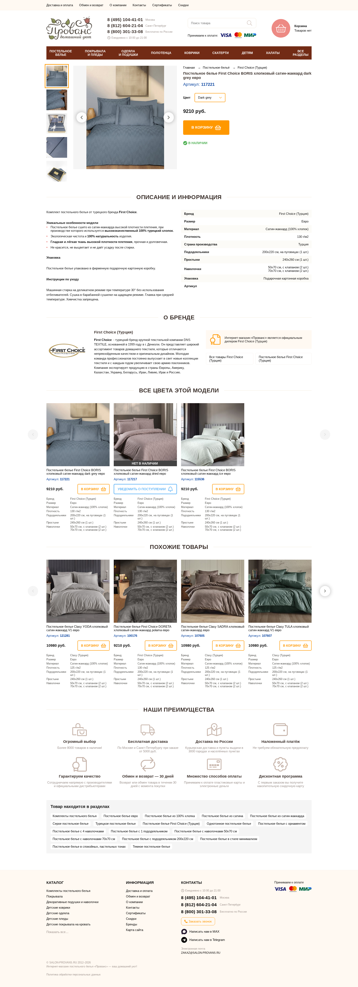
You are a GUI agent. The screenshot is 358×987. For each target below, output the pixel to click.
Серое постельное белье (70, 823)
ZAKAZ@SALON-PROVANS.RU (200, 952)
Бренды (131, 924)
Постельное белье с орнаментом (281, 823)
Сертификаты (162, 5)
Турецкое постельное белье (116, 823)
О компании (118, 5)
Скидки (183, 5)
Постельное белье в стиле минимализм (228, 839)
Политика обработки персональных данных (73, 974)
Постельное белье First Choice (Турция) (281, 358)
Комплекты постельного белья (75, 816)
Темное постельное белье (151, 846)
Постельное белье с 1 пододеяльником (139, 831)
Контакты (139, 5)
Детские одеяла (57, 913)
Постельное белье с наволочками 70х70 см (84, 839)
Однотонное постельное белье (229, 823)
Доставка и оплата (59, 5)
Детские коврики (58, 907)
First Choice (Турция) (252, 67)
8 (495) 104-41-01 (125, 19)
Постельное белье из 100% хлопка (170, 816)
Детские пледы (57, 918)
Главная (189, 67)
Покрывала (54, 896)
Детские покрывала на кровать (68, 924)
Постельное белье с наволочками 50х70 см (205, 831)
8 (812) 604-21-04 (125, 25)
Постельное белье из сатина (222, 816)
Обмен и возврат (91, 5)
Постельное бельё (216, 67)
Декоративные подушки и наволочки (72, 902)
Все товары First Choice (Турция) (226, 358)
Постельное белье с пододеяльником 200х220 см (157, 839)
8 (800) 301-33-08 (125, 31)
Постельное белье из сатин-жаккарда (277, 816)
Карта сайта (134, 930)
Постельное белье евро (121, 816)
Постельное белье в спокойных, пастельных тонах (89, 846)
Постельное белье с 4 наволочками (78, 831)
